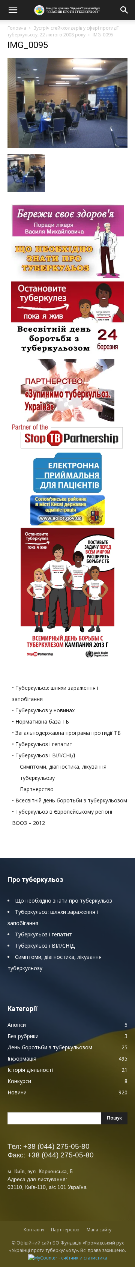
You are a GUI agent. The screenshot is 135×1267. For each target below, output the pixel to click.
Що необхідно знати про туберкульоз (63, 900)
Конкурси (19, 1081)
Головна (17, 28)
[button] (124, 10)
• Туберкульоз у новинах (43, 710)
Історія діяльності (30, 1069)
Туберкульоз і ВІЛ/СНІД (45, 945)
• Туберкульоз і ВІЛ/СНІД (43, 755)
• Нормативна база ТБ (40, 721)
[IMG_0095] (68, 146)
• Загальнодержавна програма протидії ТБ (66, 732)
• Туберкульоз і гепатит (42, 744)
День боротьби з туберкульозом (50, 1047)
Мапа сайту (99, 1229)
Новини (17, 1092)
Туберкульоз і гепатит (43, 934)
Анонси (17, 1024)
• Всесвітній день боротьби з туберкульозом (69, 800)
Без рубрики (23, 1036)
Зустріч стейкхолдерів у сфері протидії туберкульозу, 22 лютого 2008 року (63, 31)
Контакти (34, 1229)
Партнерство (37, 789)
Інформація (22, 1058)
